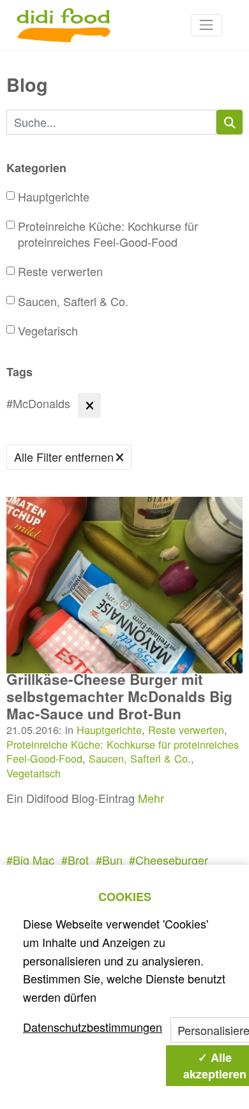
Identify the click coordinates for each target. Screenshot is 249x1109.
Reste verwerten (60, 271)
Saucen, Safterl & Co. (73, 301)
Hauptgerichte (53, 197)
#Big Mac (30, 859)
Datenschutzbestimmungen (92, 1026)
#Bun (109, 859)
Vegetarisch (48, 331)
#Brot (75, 859)
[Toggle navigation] (206, 25)
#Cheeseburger (168, 859)
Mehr (151, 798)
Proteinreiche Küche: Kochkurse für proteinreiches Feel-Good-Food (108, 234)
